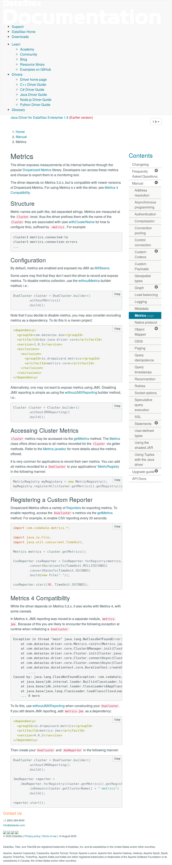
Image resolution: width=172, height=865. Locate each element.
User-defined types (144, 433)
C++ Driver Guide (33, 84)
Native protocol (146, 322)
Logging (141, 301)
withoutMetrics (89, 280)
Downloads (20, 36)
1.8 (155, 121)
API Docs (139, 478)
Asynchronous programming (145, 205)
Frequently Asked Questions (145, 174)
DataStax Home (23, 31)
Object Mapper (140, 332)
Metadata (142, 308)
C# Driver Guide (32, 89)
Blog (23, 59)
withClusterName (82, 221)
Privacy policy (32, 836)
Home (20, 131)
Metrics (114, 438)
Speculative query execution (143, 404)
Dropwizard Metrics (37, 169)
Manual (21, 136)
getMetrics (81, 438)
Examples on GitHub (35, 69)
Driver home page (33, 79)
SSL (138, 416)
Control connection (143, 242)
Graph (139, 287)
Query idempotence (144, 357)
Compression (145, 221)
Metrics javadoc (54, 448)
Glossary (18, 109)
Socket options (146, 392)
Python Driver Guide (35, 104)
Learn (16, 44)
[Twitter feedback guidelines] (13, 832)
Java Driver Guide (33, 94)
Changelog (140, 164)
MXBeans (102, 268)
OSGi (139, 341)
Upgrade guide (143, 471)
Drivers (17, 74)
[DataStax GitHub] (16, 832)
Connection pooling (143, 230)
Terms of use (49, 836)
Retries (140, 385)
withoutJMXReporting (81, 392)
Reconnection (145, 378)
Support (17, 26)
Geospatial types (143, 278)
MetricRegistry (108, 466)
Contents (141, 155)
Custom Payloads (142, 266)
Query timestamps (143, 369)
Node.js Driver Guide (35, 99)
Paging (140, 348)
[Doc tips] (9, 832)
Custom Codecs (140, 254)
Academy (27, 49)
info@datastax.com (14, 825)
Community (28, 54)
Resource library (32, 64)
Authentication (145, 214)
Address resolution (142, 193)
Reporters (73, 507)
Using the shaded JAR (144, 445)
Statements (143, 423)
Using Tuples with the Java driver (144, 459)
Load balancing (146, 294)
